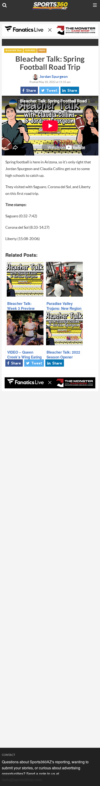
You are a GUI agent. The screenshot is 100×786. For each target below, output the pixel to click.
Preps (42, 51)
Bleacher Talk (14, 51)
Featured (30, 51)
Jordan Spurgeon (54, 77)
